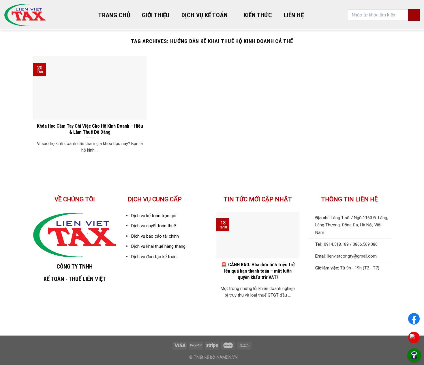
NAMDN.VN (227, 357)
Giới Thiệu (156, 15)
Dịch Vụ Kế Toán (204, 15)
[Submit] (414, 15)
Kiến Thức (258, 15)
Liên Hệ (294, 15)
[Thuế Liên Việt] (25, 15)
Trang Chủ (114, 15)
